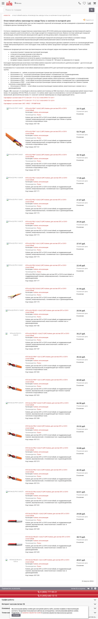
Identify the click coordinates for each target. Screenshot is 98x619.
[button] (49, 600)
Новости (7, 15)
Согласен (16, 615)
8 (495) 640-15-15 (48, 595)
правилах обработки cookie (31, 613)
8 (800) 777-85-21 (48, 592)
